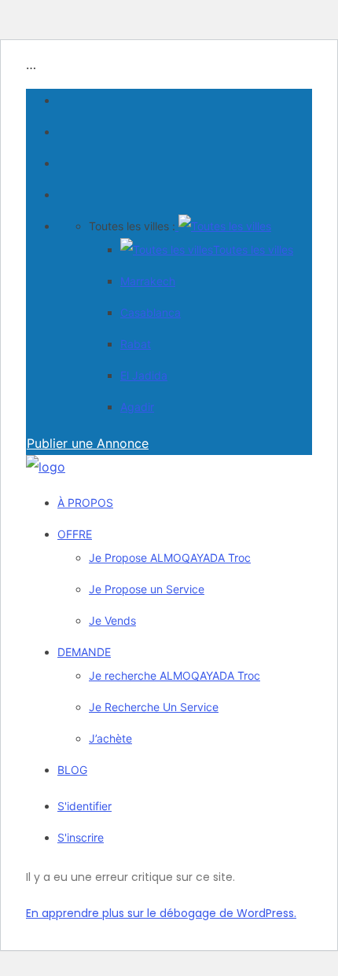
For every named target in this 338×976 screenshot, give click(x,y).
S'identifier (84, 806)
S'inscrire (80, 837)
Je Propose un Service (146, 589)
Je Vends (112, 620)
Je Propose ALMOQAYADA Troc (170, 557)
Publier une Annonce (88, 443)
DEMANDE (84, 652)
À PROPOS (85, 502)
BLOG (72, 769)
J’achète (110, 738)
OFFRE (74, 534)
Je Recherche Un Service (154, 707)
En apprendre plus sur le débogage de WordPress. (161, 913)
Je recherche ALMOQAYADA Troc (174, 675)
